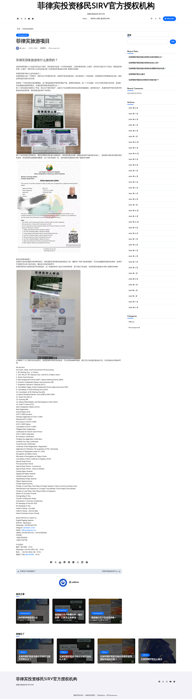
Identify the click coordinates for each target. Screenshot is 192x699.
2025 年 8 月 (133, 108)
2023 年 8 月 (133, 233)
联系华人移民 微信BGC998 (100, 19)
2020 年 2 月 (133, 307)
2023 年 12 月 (133, 211)
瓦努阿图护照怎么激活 (137, 74)
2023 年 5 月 (133, 250)
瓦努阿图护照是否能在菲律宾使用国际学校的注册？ (147, 68)
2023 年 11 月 (133, 216)
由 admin (23, 48)
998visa (131, 322)
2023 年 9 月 (133, 228)
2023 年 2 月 (133, 268)
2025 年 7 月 (133, 114)
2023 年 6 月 (133, 245)
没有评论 (43, 48)
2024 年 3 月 (133, 193)
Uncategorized (22, 35)
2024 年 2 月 (133, 199)
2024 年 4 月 (133, 188)
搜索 (129, 35)
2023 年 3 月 (133, 262)
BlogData (101, 695)
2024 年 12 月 (134, 142)
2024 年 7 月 (133, 171)
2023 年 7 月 (133, 239)
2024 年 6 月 (133, 176)
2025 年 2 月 (133, 131)
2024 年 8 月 (133, 165)
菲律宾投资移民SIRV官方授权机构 (95, 6)
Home (85, 19)
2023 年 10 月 (134, 222)
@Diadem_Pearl (29, 528)
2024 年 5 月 (133, 182)
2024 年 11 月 (133, 148)
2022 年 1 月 (133, 285)
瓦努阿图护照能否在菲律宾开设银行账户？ (144, 80)
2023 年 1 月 (133, 273)
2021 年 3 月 (133, 290)
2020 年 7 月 (133, 302)
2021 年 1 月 (133, 296)
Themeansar (112, 695)
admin (75, 582)
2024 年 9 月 (133, 159)
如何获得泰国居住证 (28, 618)
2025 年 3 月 (133, 125)
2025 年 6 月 (133, 119)
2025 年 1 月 (133, 136)
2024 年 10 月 (134, 154)
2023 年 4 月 (133, 256)
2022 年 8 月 (133, 279)
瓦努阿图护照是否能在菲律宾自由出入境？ (144, 63)
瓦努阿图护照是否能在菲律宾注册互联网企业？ (146, 57)
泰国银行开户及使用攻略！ (104, 618)
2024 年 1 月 (133, 205)
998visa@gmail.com (29, 530)
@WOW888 (29, 554)
